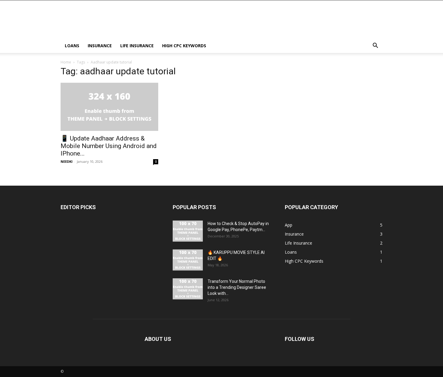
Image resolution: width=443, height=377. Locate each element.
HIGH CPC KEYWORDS (184, 45)
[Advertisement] (272, 22)
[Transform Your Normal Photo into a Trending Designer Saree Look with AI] (188, 288)
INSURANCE (100, 45)
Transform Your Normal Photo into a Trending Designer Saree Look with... (237, 287)
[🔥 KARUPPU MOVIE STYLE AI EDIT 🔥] (188, 259)
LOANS (72, 45)
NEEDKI (67, 161)
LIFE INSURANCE (137, 45)
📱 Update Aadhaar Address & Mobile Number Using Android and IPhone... (109, 146)
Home (66, 62)
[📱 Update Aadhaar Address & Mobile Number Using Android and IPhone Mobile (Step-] (109, 107)
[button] (375, 46)
